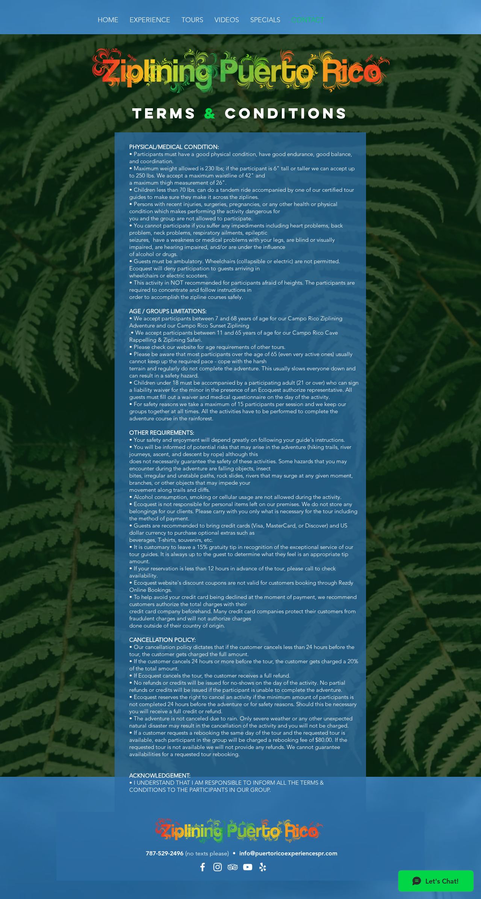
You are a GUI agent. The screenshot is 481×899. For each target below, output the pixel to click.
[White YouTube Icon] (247, 867)
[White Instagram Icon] (217, 867)
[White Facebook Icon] (202, 867)
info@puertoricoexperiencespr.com (288, 853)
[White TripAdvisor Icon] (232, 867)
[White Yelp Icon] (262, 867)
